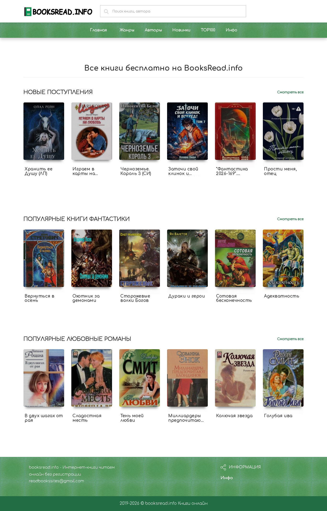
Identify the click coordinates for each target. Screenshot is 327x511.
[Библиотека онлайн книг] (58, 11)
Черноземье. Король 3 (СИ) (135, 171)
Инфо (226, 478)
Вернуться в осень (40, 298)
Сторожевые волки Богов (135, 298)
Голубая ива (278, 416)
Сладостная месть (87, 418)
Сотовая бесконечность (234, 298)
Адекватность (281, 296)
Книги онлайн (193, 503)
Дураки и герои (186, 296)
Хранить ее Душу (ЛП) (38, 171)
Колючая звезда (234, 416)
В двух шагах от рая (44, 418)
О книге (43, 178)
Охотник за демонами (86, 298)
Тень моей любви (132, 418)
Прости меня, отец (280, 171)
